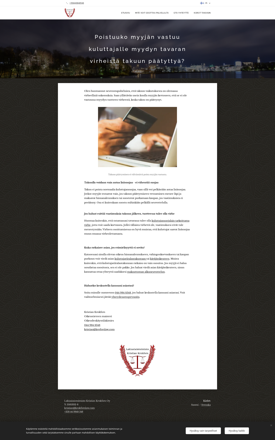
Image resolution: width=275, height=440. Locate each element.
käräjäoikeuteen (159, 258)
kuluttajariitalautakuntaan (130, 258)
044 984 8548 (123, 292)
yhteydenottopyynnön (125, 296)
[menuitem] (126, 13)
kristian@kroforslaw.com (99, 329)
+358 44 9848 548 (73, 411)
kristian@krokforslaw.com (79, 408)
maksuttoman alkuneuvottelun (146, 271)
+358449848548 (76, 3)
